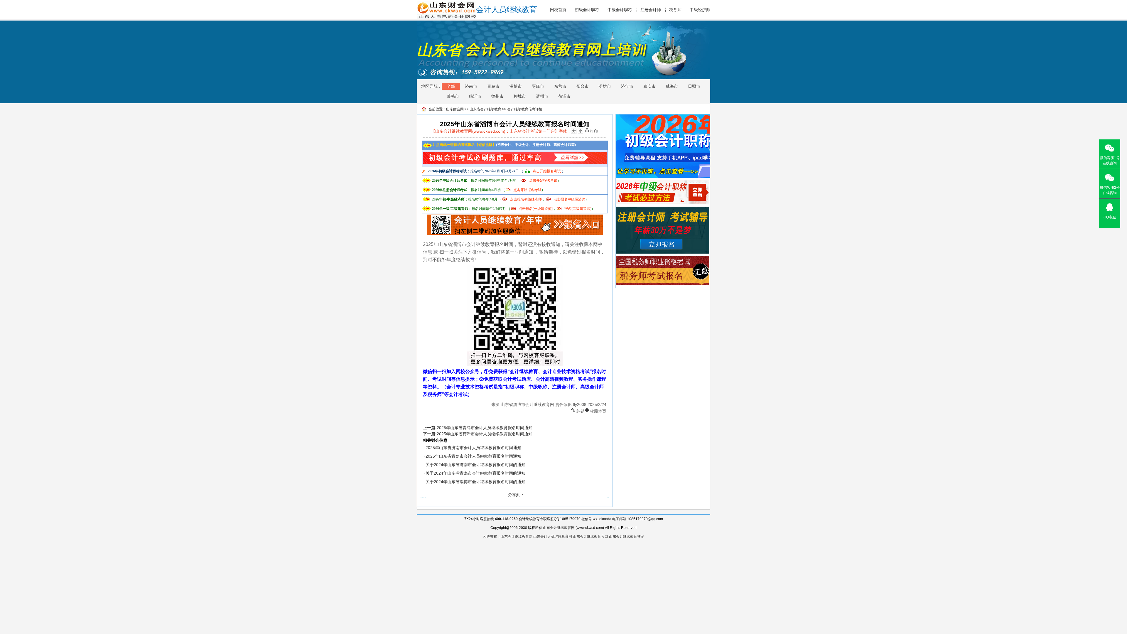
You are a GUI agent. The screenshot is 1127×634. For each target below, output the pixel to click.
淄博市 (515, 86)
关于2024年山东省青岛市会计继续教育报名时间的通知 (475, 473)
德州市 (497, 96)
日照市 (694, 86)
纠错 (580, 411)
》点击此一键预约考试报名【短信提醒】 (464, 145)
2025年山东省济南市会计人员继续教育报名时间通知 (473, 447)
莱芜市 (453, 96)
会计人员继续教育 (506, 9)
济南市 (471, 86)
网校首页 (558, 10)
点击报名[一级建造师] (536, 209)
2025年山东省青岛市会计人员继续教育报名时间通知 (484, 427)
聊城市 (520, 96)
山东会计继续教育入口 (590, 536)
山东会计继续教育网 (559, 528)
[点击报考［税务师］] (662, 259)
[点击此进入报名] (515, 216)
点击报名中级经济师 (569, 199)
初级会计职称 (587, 10)
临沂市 (475, 96)
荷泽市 (564, 96)
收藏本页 (598, 411)
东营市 (560, 86)
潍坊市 (605, 86)
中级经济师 (700, 10)
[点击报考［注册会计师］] (662, 209)
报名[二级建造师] (577, 209)
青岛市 (493, 86)
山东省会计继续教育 (485, 109)
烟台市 (582, 86)
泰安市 (649, 86)
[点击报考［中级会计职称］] (662, 183)
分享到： (516, 495)
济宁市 (627, 86)
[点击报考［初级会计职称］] (668, 117)
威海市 (672, 86)
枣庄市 (538, 86)
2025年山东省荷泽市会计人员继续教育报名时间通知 (484, 433)
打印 (594, 131)
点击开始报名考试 (547, 171)
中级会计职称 (620, 10)
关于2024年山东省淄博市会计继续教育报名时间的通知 (475, 481)
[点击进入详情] (515, 154)
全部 (451, 86)
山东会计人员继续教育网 (552, 536)
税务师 (675, 10)
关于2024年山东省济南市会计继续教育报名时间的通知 (475, 464)
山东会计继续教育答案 (626, 536)
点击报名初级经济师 (526, 199)
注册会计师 (650, 10)
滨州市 (542, 96)
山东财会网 (455, 109)
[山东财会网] (446, 4)
